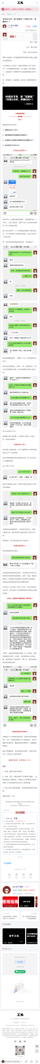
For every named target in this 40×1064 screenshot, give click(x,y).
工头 (8, 25)
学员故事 (9, 14)
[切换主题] (37, 1051)
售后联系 (16, 1022)
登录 (21, 962)
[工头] (20, 1014)
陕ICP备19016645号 (28, 1025)
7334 (26, 890)
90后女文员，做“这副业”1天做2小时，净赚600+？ (19, 20)
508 (21, 890)
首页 (4, 14)
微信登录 (21, 972)
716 (16, 890)
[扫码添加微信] (37, 1046)
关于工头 (23, 1022)
